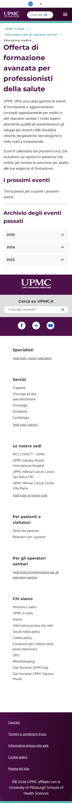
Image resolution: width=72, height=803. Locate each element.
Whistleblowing (24, 661)
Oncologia (20, 405)
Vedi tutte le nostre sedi (30, 495)
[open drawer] (65, 14)
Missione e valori (25, 607)
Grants (17, 619)
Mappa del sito (18, 769)
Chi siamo (23, 598)
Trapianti (19, 388)
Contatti (14, 723)
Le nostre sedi (27, 446)
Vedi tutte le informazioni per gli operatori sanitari (36, 575)
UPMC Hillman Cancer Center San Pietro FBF (34, 474)
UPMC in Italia (23, 613)
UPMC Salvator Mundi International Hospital (28, 463)
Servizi (19, 379)
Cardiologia (21, 417)
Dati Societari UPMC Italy (30, 667)
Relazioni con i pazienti (29, 537)
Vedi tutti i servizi (25, 425)
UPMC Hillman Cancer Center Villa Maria (34, 486)
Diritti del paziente (26, 531)
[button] (38, 3)
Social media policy (26, 631)
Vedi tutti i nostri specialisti (32, 358)
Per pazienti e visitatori (27, 519)
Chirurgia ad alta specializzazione (24, 397)
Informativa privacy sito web (33, 625)
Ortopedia (20, 411)
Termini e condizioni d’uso (27, 734)
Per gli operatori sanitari (29, 561)
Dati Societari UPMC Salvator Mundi (33, 676)
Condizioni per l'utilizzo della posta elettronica (33, 647)
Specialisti (23, 350)
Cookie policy (22, 638)
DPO (16, 655)
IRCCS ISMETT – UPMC (29, 454)
